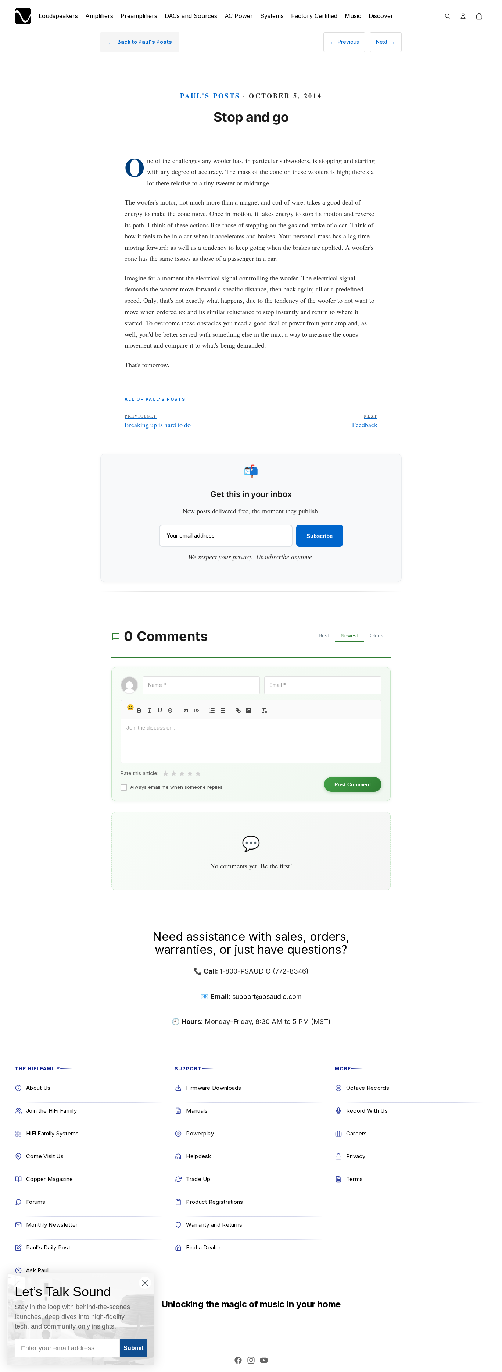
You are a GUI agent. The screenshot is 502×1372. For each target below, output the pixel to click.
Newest (349, 635)
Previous (348, 42)
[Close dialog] (145, 1282)
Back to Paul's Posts (144, 42)
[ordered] (212, 710)
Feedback (364, 421)
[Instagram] (251, 1360)
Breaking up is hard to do (158, 421)
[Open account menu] (463, 16)
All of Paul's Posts (155, 399)
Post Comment (352, 784)
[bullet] (222, 710)
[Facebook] (238, 1360)
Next (381, 42)
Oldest (377, 635)
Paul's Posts (210, 95)
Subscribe (319, 536)
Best (324, 635)
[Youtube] (263, 1360)
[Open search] (448, 16)
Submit (133, 1348)
